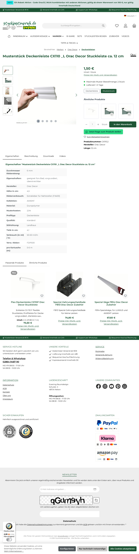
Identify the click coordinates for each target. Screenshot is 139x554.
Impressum (8, 399)
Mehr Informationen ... (14, 551)
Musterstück (109, 91)
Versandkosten (63, 536)
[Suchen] (103, 25)
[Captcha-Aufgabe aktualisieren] (96, 500)
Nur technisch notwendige (92, 548)
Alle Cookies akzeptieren (122, 548)
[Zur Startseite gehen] (20, 25)
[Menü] (13, 523)
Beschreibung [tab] (31, 156)
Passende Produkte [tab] (14, 263)
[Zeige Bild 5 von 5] (56, 121)
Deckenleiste (92, 91)
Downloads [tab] (48, 156)
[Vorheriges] (18, 95)
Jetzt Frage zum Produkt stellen (105, 132)
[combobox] (71, 25)
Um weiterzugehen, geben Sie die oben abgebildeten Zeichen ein (69, 508)
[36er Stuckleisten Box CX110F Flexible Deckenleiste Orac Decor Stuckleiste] (126, 111)
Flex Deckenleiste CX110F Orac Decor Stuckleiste (28, 303)
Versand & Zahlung (103, 355)
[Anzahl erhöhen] (98, 124)
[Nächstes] (76, 95)
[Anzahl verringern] (86, 124)
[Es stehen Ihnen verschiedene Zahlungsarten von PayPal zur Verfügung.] (107, 425)
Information (10, 380)
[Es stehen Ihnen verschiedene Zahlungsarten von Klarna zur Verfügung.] (107, 440)
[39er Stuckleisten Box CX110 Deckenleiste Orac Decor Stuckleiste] (108, 111)
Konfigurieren (67, 548)
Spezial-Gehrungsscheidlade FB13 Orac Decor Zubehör (69, 303)
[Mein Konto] (125, 25)
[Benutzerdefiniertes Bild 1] (26, 431)
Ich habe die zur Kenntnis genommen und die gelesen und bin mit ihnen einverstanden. (71, 525)
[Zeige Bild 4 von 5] (51, 121)
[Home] (9, 36)
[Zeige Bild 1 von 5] (38, 121)
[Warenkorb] (133, 25)
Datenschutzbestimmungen (40, 525)
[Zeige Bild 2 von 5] (43, 121)
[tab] (12, 156)
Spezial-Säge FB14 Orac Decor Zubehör (111, 303)
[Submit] (94, 489)
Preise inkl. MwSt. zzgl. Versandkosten (100, 75)
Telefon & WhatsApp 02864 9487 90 (14, 360)
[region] (40, 95)
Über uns (7, 395)
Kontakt (6, 392)
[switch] (9, 539)
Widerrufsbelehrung (104, 358)
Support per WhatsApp (87, 10)
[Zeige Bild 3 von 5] (47, 121)
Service (99, 346)
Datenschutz (8, 385)
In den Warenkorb (123, 124)
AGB (5, 388)
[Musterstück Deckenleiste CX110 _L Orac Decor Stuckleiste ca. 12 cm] (47, 95)
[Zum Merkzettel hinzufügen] (42, 296)
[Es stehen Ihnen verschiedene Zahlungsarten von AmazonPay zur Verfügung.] (107, 455)
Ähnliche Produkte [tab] (38, 263)
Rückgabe (100, 351)
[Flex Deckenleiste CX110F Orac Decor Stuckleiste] (91, 111)
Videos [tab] (62, 156)
